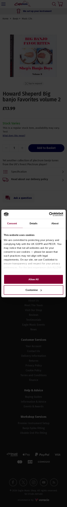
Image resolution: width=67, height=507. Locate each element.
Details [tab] (34, 223)
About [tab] (55, 223)
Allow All (33, 279)
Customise (32, 290)
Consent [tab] (12, 223)
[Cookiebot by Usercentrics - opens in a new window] (49, 214)
